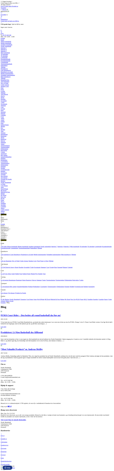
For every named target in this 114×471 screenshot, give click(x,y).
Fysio (2, 117)
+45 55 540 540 (6, 35)
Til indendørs (4, 54)
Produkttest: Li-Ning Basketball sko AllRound (22, 332)
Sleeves (3, 141)
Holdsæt (3, 158)
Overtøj (3, 109)
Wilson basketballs (6, 41)
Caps (2, 107)
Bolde (2, 40)
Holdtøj (3, 168)
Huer (2, 110)
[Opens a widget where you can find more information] (7, 468)
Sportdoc (3, 205)
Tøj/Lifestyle (4, 94)
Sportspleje (4, 173)
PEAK (3, 198)
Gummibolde (4, 62)
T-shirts (3, 152)
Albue (2, 118)
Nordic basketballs (6, 46)
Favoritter (3, 14)
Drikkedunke (4, 149)
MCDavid (3, 190)
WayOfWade (4, 189)
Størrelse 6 (4, 49)
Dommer (3, 166)
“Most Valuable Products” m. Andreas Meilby (22, 349)
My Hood (3, 195)
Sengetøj (3, 112)
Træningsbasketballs (6, 64)
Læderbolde (4, 57)
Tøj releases (4, 177)
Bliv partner (4, 155)
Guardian (3, 206)
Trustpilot (3, 8)
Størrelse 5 (4, 51)
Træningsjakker (5, 147)
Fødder (3, 121)
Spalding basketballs (6, 44)
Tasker (2, 144)
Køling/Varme (5, 125)
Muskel (3, 126)
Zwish (2, 213)
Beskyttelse (4, 150)
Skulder (3, 129)
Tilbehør (3, 67)
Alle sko (3, 261)
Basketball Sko (5, 80)
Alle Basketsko (5, 81)
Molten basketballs (6, 43)
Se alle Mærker (5, 299)
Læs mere (3, 327)
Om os (3, 6)
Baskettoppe (4, 134)
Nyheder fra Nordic (6, 179)
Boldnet (3, 171)
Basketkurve (4, 69)
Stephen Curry (5, 86)
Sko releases (4, 176)
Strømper (3, 105)
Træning (3, 133)
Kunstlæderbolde (5, 59)
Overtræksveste (5, 169)
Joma (2, 187)
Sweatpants (4, 104)
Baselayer (3, 139)
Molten (3, 193)
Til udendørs (4, 56)
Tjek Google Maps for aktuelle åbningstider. (13, 420)
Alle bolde (4, 246)
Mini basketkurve (6, 77)
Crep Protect (4, 185)
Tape (2, 131)
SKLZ (2, 201)
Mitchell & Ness (5, 192)
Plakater (3, 113)
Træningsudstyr (5, 163)
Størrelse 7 (4, 48)
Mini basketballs (5, 52)
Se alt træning (5, 280)
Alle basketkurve (6, 254)
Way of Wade (4, 83)
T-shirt (2, 102)
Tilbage (4, 9)
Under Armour (5, 85)
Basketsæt (3, 136)
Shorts (2, 97)
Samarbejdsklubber (6, 157)
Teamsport (4, 153)
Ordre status (8, 6)
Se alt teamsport (5, 286)
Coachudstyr (4, 161)
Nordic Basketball (6, 182)
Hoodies (3, 99)
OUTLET (3, 214)
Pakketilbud (4, 65)
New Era (3, 197)
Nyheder (3, 174)
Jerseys (3, 96)
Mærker (3, 181)
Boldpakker (4, 160)
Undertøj (3, 115)
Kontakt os (15, 6)
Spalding (3, 203)
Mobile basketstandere (7, 73)
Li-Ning (3, 184)
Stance (2, 208)
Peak (2, 88)
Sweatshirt (4, 101)
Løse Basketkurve (6, 70)
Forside (3, 38)
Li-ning (3, 91)
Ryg (2, 128)
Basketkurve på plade (7, 72)
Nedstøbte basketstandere (8, 75)
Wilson (3, 211)
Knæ (2, 123)
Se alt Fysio (4, 274)
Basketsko (9, 261)
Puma (2, 89)
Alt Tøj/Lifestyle (5, 267)
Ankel (2, 120)
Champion (23, 299)
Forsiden (3, 302)
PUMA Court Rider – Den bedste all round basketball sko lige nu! (31, 315)
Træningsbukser (5, 145)
